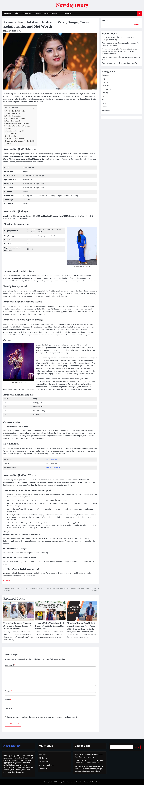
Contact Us (68, 13)
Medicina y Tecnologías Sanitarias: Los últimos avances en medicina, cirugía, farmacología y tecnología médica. (119, 51)
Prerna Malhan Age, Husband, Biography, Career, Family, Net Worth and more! (18, 626)
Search (105, 20)
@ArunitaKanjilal (51, 459)
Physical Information (13, 116)
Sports (104, 107)
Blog (17, 13)
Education (56, 13)
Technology (26, 13)
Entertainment (107, 89)
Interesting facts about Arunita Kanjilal (21, 141)
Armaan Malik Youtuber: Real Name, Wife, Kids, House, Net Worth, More (49, 626)
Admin (21, 31)
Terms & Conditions (46, 765)
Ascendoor (79, 782)
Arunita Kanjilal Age (13, 113)
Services (37, 13)
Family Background (13, 121)
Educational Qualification (15, 118)
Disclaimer (43, 758)
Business (105, 82)
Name (8, 691)
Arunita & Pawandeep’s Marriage (18, 126)
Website (8, 708)
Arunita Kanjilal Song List (15, 131)
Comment (10, 665)
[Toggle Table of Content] (32, 108)
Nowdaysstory (72, 5)
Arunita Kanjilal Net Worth (16, 139)
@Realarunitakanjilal (52, 467)
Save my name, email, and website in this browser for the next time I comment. (42, 717)
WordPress (96, 782)
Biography (8, 13)
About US (42, 755)
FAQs (9, 144)
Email (8, 699)
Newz (46, 13)
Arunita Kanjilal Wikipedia (15, 111)
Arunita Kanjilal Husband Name (17, 124)
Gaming (105, 93)
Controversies (12, 134)
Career (8, 129)
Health (104, 96)
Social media (11, 136)
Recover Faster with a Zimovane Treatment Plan (120, 63)
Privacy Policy (44, 762)
